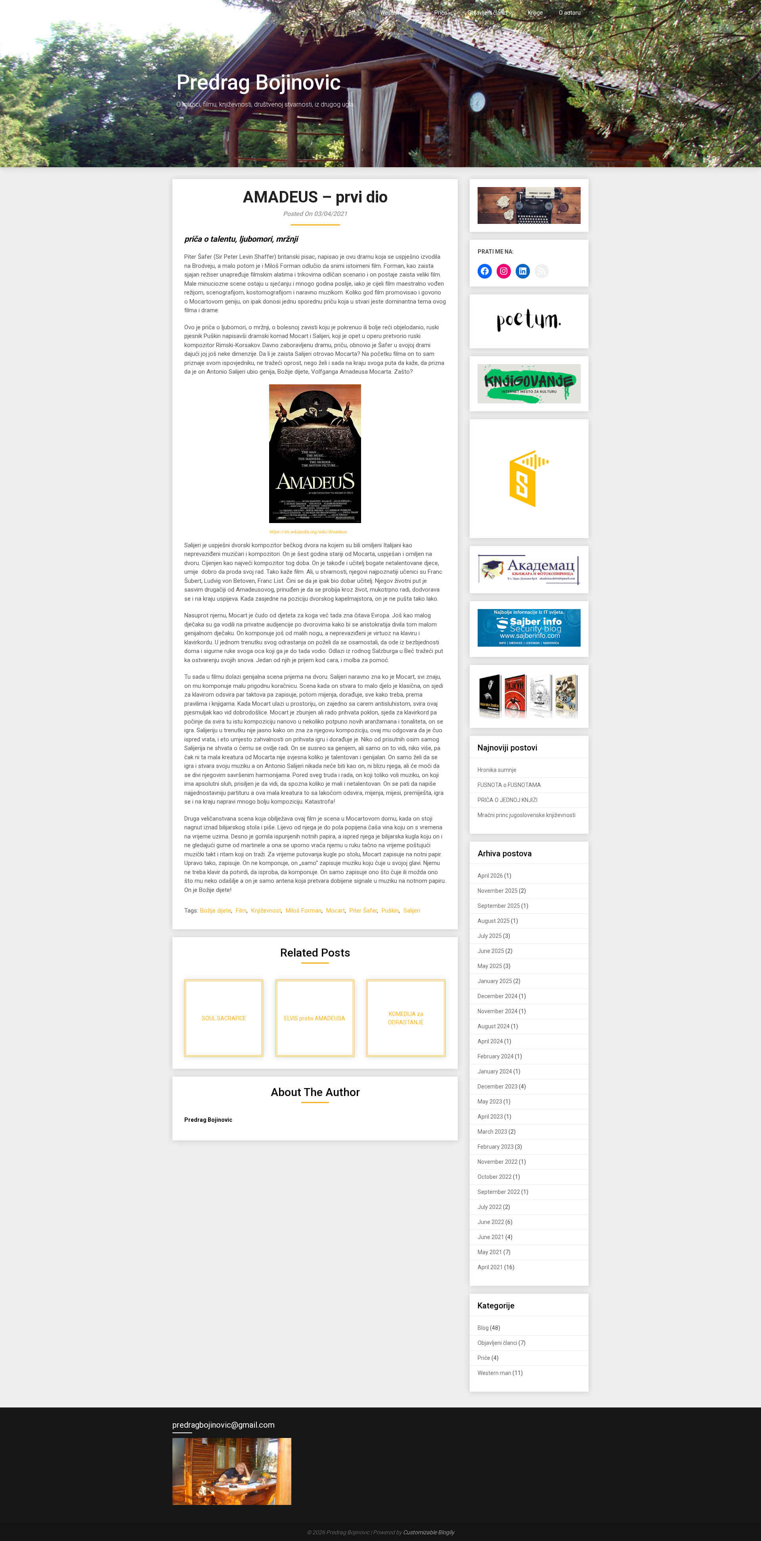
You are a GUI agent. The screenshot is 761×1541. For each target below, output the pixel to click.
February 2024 (496, 1056)
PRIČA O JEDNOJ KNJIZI (507, 800)
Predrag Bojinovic (211, 12)
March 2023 (492, 1132)
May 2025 (490, 966)
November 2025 (498, 891)
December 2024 (498, 996)
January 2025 (495, 981)
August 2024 (494, 1026)
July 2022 (490, 1207)
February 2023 (496, 1147)
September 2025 (499, 906)
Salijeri (411, 910)
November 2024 (498, 1011)
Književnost (266, 910)
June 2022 (491, 1222)
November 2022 (498, 1162)
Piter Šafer (363, 910)
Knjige (535, 13)
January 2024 (495, 1071)
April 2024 (490, 1041)
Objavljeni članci (487, 13)
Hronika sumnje (497, 770)
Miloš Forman (303, 910)
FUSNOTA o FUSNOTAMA (509, 785)
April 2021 (490, 1267)
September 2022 (499, 1192)
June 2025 (491, 951)
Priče (440, 13)
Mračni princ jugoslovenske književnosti (527, 815)
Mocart (335, 910)
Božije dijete (215, 910)
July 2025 (490, 936)
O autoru (570, 13)
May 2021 (490, 1252)
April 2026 (490, 876)
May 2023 (490, 1101)
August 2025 (494, 921)
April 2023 (490, 1116)
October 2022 (495, 1177)
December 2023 (498, 1086)
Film (241, 910)
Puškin (390, 910)
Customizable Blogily (428, 1532)
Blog (353, 13)
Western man (397, 13)
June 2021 (491, 1237)
